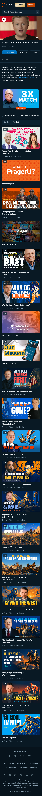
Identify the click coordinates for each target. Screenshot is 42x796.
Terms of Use (33, 774)
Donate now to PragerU (26, 88)
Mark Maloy (19, 656)
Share (36, 52)
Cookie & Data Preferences (28, 778)
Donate (30, 5)
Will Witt (19, 228)
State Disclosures (10, 778)
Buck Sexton (20, 319)
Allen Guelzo (20, 689)
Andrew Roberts (21, 593)
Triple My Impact (9, 52)
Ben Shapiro (20, 623)
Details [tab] (5, 70)
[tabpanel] (21, 86)
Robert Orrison (20, 561)
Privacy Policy (21, 774)
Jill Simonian (17, 167)
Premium (20, 5)
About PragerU (9, 774)
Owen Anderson (21, 531)
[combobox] (25, 132)
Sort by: (6, 133)
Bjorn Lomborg (21, 438)
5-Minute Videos (10, 126)
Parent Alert (6, 167)
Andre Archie (20, 498)
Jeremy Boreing (21, 405)
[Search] (37, 12)
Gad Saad (19, 751)
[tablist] (21, 70)
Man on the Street (8, 228)
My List (24, 52)
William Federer (21, 468)
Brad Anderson (21, 288)
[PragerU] (8, 5)
